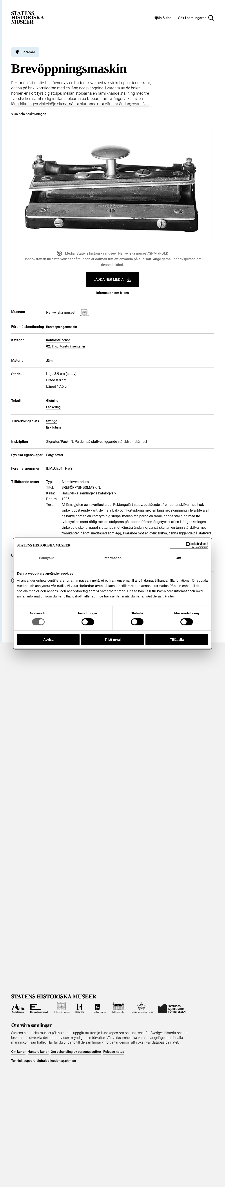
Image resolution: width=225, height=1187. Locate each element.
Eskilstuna (53, 427)
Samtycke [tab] (46, 558)
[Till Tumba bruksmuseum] (142, 1007)
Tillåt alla (177, 639)
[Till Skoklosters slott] (118, 1007)
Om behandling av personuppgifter (76, 1052)
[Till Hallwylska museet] (61, 1007)
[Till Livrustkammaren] (97, 1007)
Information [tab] (112, 558)
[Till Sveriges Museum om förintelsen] (171, 1007)
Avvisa (48, 639)
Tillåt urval (113, 639)
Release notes (113, 1052)
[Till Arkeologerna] (18, 1007)
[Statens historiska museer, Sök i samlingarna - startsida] (27, 17)
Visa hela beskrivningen (28, 114)
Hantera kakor (38, 1052)
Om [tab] (178, 558)
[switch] (88, 621)
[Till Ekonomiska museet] (39, 1007)
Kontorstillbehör (58, 340)
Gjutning (52, 401)
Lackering (53, 407)
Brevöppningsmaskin (61, 327)
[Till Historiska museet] (79, 1007)
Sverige (51, 421)
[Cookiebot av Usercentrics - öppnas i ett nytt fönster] (189, 545)
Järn (49, 361)
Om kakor (18, 1052)
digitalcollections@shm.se (56, 1061)
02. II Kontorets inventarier (65, 346)
